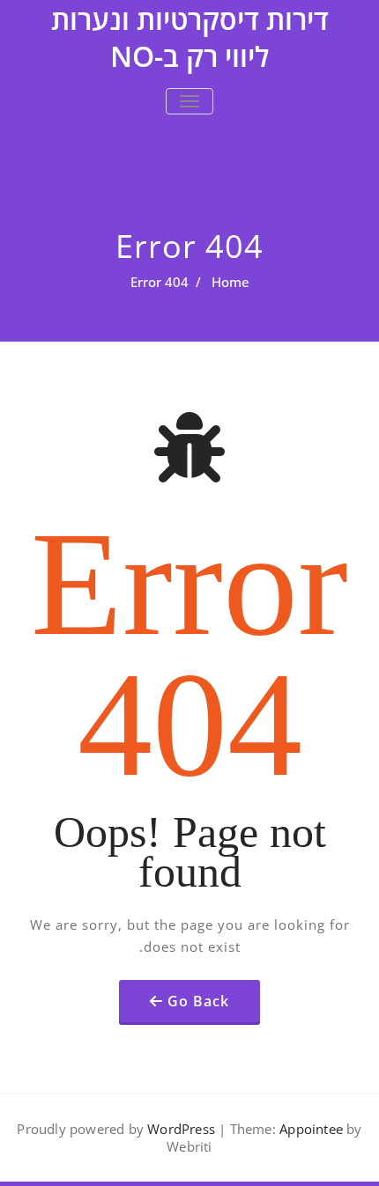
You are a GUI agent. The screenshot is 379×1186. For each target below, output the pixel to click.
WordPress (181, 1129)
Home (230, 282)
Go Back (198, 1001)
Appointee (309, 1129)
